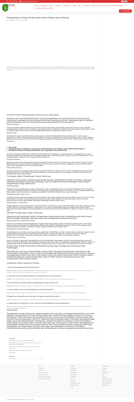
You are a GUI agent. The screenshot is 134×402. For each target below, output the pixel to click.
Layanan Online (125, 11)
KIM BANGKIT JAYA (96, 5)
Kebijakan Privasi (105, 385)
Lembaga (57, 5)
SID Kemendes (105, 372)
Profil (51, 5)
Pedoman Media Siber (106, 383)
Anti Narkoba (73, 376)
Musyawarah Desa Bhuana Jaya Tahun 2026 (20, 350)
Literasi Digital (73, 374)
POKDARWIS (86, 5)
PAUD (71, 387)
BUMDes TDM (105, 5)
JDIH (103, 374)
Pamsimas (72, 378)
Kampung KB (73, 368)
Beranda (37, 5)
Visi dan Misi (41, 368)
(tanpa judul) (12, 352)
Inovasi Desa (73, 370)
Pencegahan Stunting (75, 383)
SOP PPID (41, 370)
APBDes (74, 5)
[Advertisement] (51, 35)
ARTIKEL (25, 20)
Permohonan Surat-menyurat (45, 378)
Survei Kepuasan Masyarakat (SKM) (44, 8)
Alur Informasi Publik (43, 372)
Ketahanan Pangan (74, 385)
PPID (79, 5)
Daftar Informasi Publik (43, 374)
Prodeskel (104, 368)
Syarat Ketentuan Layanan (107, 380)
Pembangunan (67, 5)
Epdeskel (104, 370)
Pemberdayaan (73, 372)
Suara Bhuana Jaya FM (106, 378)
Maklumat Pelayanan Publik (44, 376)
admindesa (12, 20)
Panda (32, 399)
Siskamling (72, 380)
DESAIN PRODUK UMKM (117, 5)
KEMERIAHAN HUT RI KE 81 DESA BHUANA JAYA (21, 340)
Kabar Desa (44, 5)
